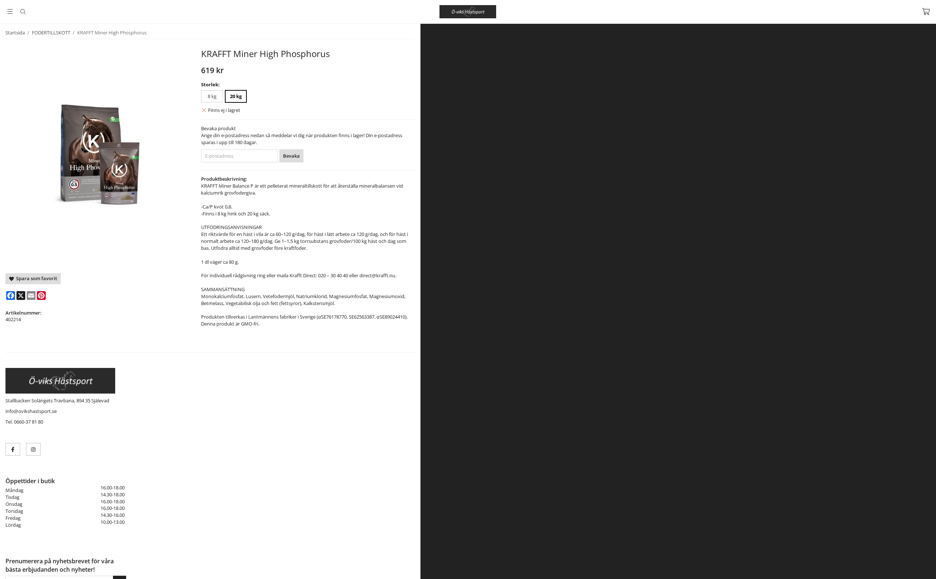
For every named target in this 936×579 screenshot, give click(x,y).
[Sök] (22, 11)
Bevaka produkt (218, 128)
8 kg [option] (212, 96)
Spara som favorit (35, 278)
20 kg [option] (236, 96)
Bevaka (291, 156)
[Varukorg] (926, 11)
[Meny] (10, 11)
